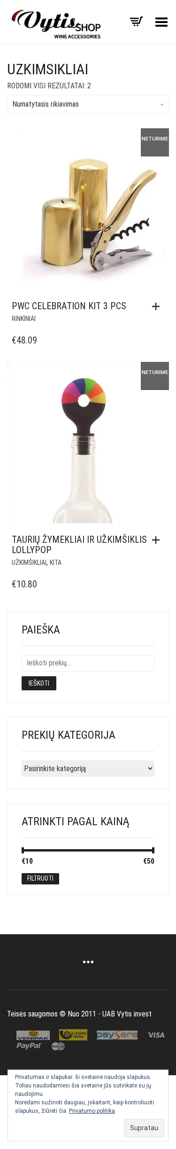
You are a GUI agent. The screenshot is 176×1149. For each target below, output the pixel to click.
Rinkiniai (24, 318)
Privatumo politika (92, 1111)
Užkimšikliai (29, 562)
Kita (55, 562)
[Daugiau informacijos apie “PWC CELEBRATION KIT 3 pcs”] (158, 306)
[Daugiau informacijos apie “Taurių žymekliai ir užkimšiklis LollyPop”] (158, 540)
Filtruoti (40, 878)
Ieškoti (39, 683)
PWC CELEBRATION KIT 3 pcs (69, 306)
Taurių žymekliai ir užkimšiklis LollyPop (79, 544)
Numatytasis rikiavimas (45, 104)
